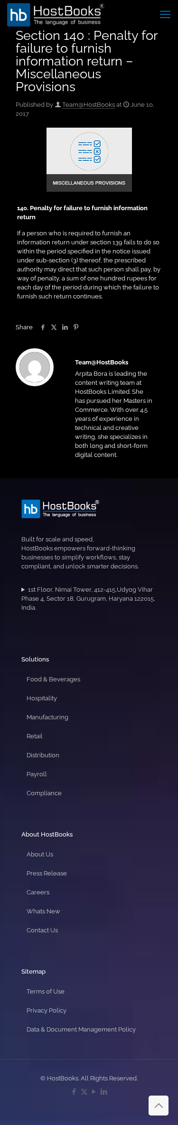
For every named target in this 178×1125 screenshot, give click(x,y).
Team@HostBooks (88, 104)
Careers (38, 892)
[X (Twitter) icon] (84, 1092)
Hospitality (42, 698)
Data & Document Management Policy (81, 1029)
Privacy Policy (46, 1010)
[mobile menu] (165, 14)
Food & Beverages (53, 679)
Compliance (44, 793)
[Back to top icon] (159, 1106)
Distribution (43, 755)
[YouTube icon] (94, 1092)
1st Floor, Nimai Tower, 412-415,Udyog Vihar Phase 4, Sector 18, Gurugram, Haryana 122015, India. (88, 598)
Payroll (37, 774)
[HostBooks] (55, 14)
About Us (40, 854)
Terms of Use (46, 991)
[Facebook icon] (74, 1092)
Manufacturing (47, 717)
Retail (35, 736)
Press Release (47, 873)
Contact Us (42, 930)
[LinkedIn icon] (104, 1092)
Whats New (43, 911)
